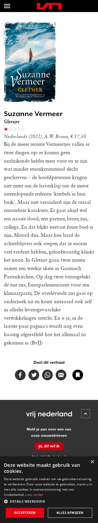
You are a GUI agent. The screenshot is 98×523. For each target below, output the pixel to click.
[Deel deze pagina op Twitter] (33, 375)
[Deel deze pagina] (61, 375)
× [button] (92, 462)
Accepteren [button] (25, 512)
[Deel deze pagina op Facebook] (20, 375)
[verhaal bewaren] (77, 375)
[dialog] (49, 489)
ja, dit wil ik (49, 446)
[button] (49, 501)
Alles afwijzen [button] (70, 512)
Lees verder (34, 494)
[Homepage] (49, 6)
